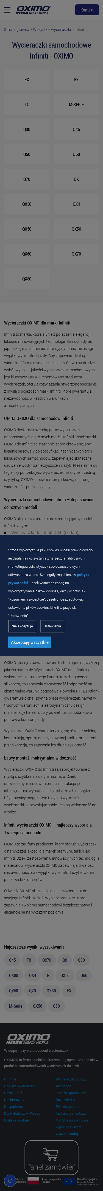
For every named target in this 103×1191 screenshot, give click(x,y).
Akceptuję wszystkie (30, 642)
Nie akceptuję (22, 626)
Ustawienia (52, 626)
